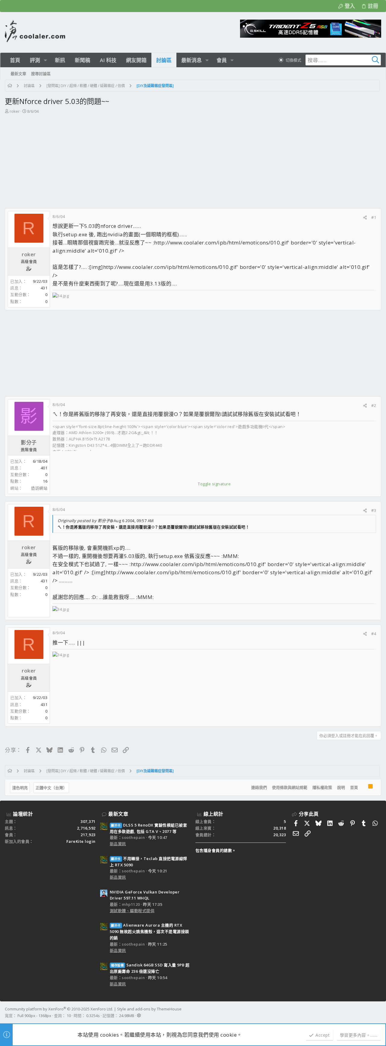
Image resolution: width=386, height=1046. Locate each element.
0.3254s (93, 1015)
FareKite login (81, 841)
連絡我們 (259, 787)
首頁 (354, 787)
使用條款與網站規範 (289, 787)
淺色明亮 (20, 787)
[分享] (365, 217)
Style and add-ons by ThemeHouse (149, 1009)
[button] (45, 60)
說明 (341, 787)
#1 (373, 217)
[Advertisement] (193, 163)
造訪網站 (39, 488)
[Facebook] (378, 1012)
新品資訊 (118, 843)
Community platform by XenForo (59, 1009)
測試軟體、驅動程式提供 (132, 910)
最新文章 (118, 814)
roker (15, 111)
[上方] (363, 787)
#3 (373, 510)
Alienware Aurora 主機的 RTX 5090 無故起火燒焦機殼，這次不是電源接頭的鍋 (149, 931)
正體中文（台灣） (51, 787)
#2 (373, 405)
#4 (373, 633)
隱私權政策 (322, 787)
